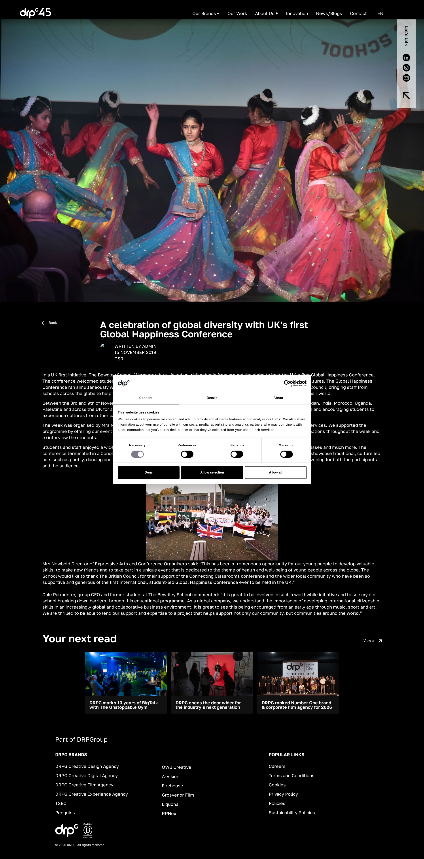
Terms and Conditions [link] (291, 775)
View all (369, 640)
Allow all (275, 472)
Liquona (170, 804)
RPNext (170, 813)
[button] (380, 13)
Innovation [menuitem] (297, 13)
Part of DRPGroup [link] (81, 739)
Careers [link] (277, 766)
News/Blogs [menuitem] (329, 13)
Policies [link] (277, 803)
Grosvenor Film (178, 794)
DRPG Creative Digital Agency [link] (86, 775)
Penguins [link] (65, 812)
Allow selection (212, 472)
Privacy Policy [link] (283, 794)
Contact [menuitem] (358, 13)
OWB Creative (176, 767)
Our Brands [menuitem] (204, 13)
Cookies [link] (277, 784)
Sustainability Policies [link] (292, 812)
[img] (406, 95)
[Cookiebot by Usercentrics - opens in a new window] (287, 383)
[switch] (187, 454)
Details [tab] (212, 398)
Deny (149, 472)
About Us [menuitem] (264, 13)
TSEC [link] (60, 803)
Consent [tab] (145, 398)
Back (52, 322)
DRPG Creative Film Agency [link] (84, 784)
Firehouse (172, 785)
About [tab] (278, 398)
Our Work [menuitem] (237, 13)
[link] (35, 13)
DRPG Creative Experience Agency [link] (91, 794)
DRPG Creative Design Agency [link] (87, 766)
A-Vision (170, 776)
